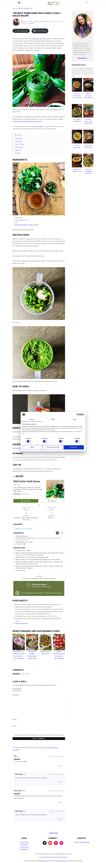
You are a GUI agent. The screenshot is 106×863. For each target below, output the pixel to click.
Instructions (18, 141)
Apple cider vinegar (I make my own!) (27, 225)
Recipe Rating (17, 688)
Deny (32, 447)
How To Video (19, 144)
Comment (16, 695)
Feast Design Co (43, 860)
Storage (17, 153)
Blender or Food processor (24, 528)
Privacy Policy (24, 842)
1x (57, 533)
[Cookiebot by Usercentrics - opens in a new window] (77, 415)
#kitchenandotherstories (54, 593)
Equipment (18, 150)
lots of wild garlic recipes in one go (40, 38)
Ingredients (18, 138)
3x (62, 533)
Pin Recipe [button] (53, 501)
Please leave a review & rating (41, 586)
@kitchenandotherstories (34, 593)
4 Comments (31, 23)
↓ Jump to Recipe (21, 31)
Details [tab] (53, 419)
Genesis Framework (61, 860)
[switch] (45, 441)
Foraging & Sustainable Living (24, 8)
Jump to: (19, 135)
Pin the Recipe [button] (41, 31)
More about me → (82, 58)
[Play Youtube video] (39, 409)
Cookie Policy (24, 849)
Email (15, 726)
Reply (60, 765)
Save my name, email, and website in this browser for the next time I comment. (39, 735)
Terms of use (24, 847)
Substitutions (19, 147)
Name (15, 719)
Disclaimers (24, 844)
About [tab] (74, 419)
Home (14, 8)
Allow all (74, 447)
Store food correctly (21, 623)
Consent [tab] (31, 419)
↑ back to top (53, 833)
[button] (14, 494)
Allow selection (53, 447)
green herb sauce (37, 126)
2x (60, 533)
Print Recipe (26, 501)
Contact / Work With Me (81, 842)
